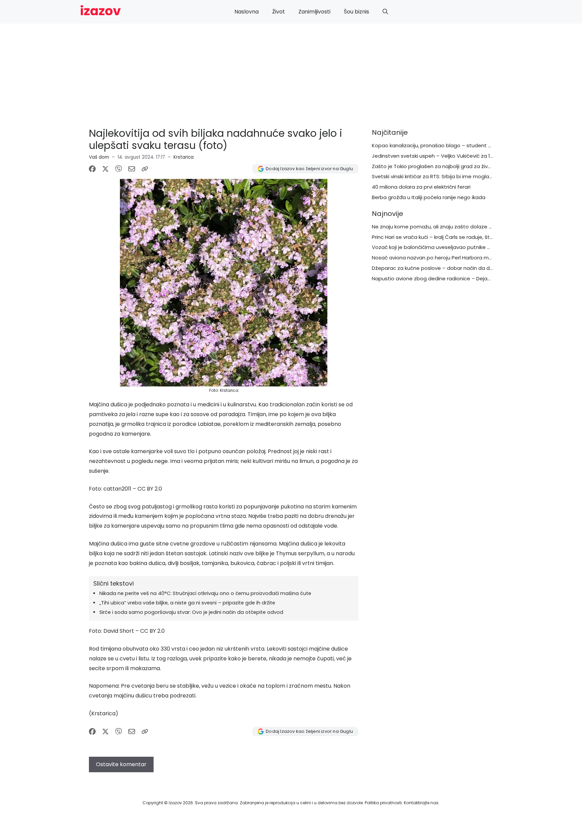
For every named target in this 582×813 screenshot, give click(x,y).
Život (278, 11)
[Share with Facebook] (92, 168)
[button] (385, 12)
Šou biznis (356, 11)
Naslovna (246, 11)
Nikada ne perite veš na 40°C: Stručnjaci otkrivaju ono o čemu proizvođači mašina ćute (205, 593)
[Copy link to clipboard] (144, 168)
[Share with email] (131, 168)
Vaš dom (99, 157)
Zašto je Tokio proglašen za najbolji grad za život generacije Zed (452, 166)
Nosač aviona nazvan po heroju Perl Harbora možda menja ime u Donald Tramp (471, 257)
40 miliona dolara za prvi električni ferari (421, 186)
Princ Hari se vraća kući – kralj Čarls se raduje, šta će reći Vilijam (450, 237)
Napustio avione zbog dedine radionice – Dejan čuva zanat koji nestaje (461, 278)
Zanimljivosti (314, 11)
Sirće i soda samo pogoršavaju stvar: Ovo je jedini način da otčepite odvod (191, 612)
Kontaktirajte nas (421, 803)
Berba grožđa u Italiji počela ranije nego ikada (428, 197)
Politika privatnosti (383, 803)
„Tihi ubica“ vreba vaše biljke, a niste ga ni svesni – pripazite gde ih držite (187, 602)
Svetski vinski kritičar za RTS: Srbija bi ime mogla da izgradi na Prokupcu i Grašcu (470, 176)
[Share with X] (105, 168)
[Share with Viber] (118, 168)
